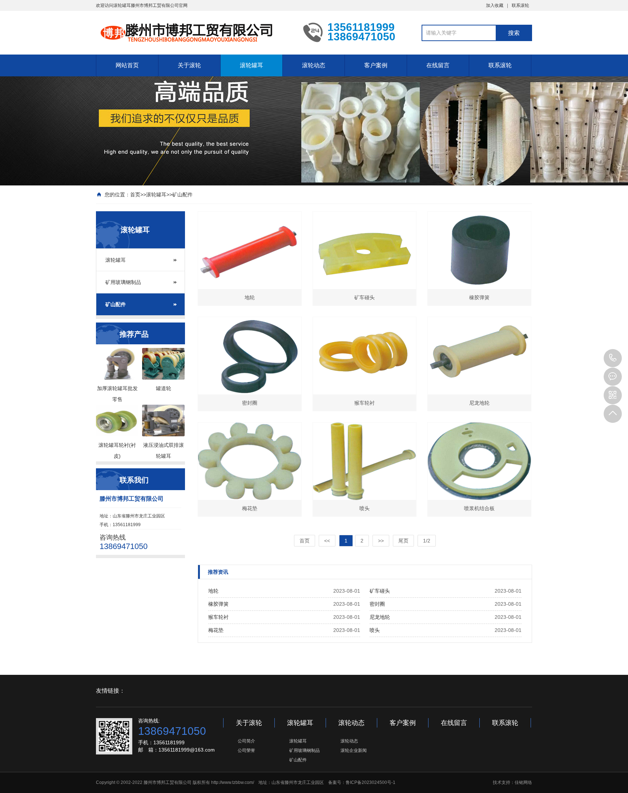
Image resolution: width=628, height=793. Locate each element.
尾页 (403, 541)
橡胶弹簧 (218, 604)
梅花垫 (216, 630)
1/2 (426, 541)
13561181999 (613, 358)
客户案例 (375, 65)
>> (381, 541)
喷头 (375, 630)
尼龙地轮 (380, 617)
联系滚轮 (520, 5)
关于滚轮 (189, 65)
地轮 (213, 591)
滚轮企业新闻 (354, 750)
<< (327, 541)
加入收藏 (494, 5)
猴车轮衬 (218, 617)
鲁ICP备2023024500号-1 (370, 782)
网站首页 (127, 65)
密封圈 (377, 604)
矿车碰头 (380, 591)
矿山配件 (182, 194)
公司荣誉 (246, 750)
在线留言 (438, 65)
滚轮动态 (313, 65)
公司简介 (246, 741)
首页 (135, 194)
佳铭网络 (523, 782)
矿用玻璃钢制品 (123, 282)
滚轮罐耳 (251, 65)
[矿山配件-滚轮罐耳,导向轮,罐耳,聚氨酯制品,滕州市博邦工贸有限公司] (194, 32)
